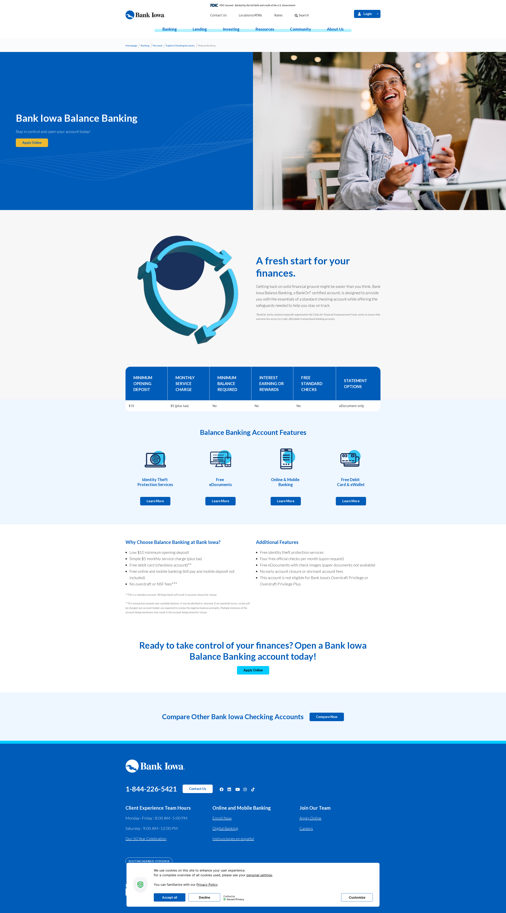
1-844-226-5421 (151, 789)
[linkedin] (229, 789)
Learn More (155, 501)
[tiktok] (253, 789)
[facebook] (222, 789)
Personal (157, 45)
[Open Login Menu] (377, 14)
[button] (170, 29)
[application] (253, 884)
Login (367, 14)
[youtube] (237, 789)
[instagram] (245, 789)
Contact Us (197, 789)
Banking (145, 45)
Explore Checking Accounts (180, 45)
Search (303, 15)
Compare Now (326, 717)
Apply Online (253, 670)
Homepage (131, 45)
